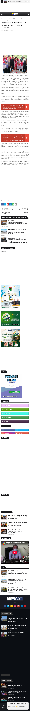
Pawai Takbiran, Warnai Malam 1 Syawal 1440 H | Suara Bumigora (17, 692)
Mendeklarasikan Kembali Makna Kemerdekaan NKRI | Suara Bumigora (17, 633)
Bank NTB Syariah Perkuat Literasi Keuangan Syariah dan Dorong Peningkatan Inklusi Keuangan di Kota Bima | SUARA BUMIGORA (17, 223)
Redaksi (4, 30)
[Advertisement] (15, 10)
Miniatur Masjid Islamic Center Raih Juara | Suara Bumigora (18, 698)
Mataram (6, 421)
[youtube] (22, 433)
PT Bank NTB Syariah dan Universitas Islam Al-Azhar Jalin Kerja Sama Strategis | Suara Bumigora (18, 627)
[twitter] (22, 430)
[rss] (11, 606)
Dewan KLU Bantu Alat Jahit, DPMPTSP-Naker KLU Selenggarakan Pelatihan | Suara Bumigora (13, 107)
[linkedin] (22, 606)
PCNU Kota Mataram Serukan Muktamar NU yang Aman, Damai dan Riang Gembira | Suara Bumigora (18, 517)
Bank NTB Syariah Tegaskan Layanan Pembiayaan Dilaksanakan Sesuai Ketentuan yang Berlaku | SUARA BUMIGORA (17, 231)
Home (4, 705)
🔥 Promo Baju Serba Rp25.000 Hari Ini (17, 705)
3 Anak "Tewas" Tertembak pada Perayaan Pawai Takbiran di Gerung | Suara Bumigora (17, 531)
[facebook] (8, 430)
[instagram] (8, 433)
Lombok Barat (7, 405)
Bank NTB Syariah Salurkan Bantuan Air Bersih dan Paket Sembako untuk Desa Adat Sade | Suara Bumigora (17, 524)
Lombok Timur (7, 413)
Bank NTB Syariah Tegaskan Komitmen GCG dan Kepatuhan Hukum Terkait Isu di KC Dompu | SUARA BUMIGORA (18, 589)
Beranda (3, 18)
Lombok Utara (7, 417)
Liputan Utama (9, 18)
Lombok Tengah (8, 409)
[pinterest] (25, 606)
